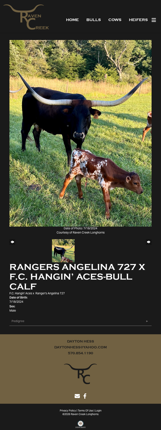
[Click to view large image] (80, 133)
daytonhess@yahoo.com (80, 347)
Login (98, 411)
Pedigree (18, 321)
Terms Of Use (85, 411)
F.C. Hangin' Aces (20, 294)
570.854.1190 (80, 353)
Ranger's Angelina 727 (50, 294)
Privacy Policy (68, 411)
